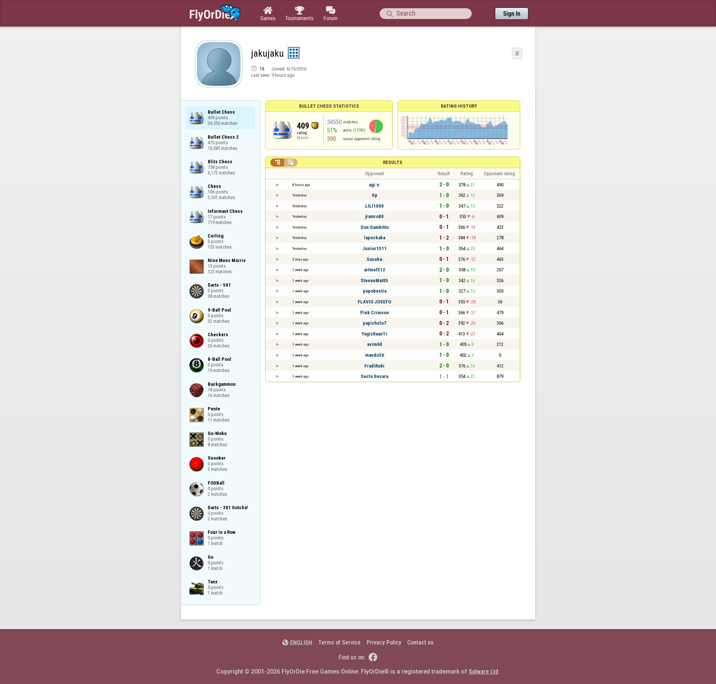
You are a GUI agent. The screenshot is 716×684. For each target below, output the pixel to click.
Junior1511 (374, 248)
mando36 (374, 355)
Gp (374, 195)
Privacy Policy (384, 642)
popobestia (374, 291)
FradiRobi (374, 366)
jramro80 (374, 216)
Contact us (420, 642)
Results (392, 162)
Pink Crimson (374, 312)
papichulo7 (374, 323)
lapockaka (374, 237)
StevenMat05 (374, 280)
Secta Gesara (374, 376)
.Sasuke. (374, 259)
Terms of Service (339, 642)
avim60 (374, 344)
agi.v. (374, 184)
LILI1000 (374, 206)
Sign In (511, 13)
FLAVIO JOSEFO (374, 302)
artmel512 (374, 269)
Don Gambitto (375, 227)
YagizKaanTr (374, 334)
